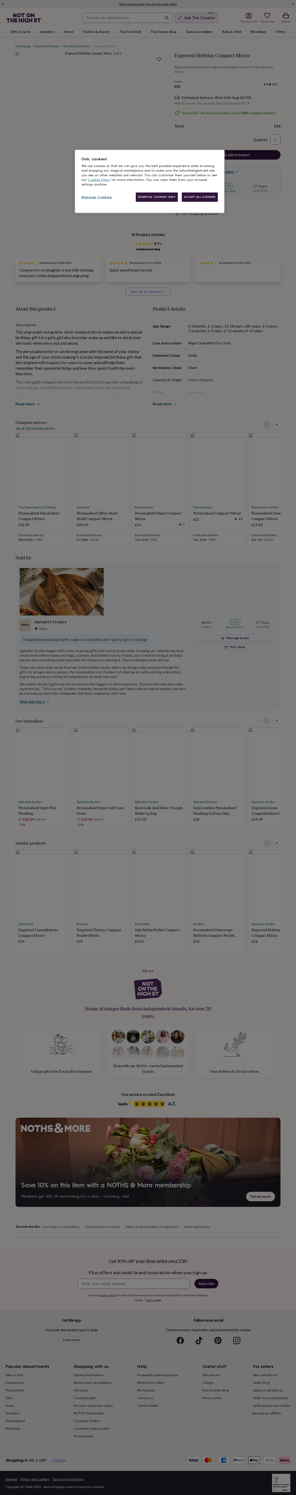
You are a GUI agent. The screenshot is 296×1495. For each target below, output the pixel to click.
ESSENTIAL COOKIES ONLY (157, 197)
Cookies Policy (99, 180)
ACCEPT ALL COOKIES (200, 197)
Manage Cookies (96, 197)
